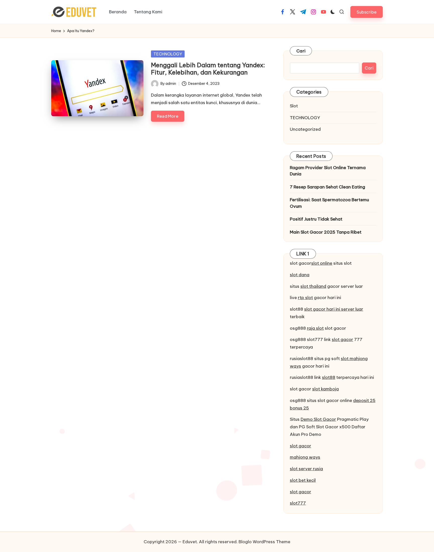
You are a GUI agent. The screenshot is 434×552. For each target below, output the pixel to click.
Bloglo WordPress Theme (264, 541)
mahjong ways (305, 457)
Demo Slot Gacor (318, 419)
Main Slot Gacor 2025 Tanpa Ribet (325, 232)
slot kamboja (325, 389)
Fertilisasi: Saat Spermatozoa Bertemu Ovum (329, 203)
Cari (300, 51)
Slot (294, 106)
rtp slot (305, 298)
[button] (366, 12)
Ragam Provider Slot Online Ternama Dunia (328, 171)
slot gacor (342, 339)
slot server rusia (306, 469)
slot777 (298, 503)
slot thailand (313, 286)
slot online (321, 263)
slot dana (299, 275)
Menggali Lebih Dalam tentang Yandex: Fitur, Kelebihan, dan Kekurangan (208, 68)
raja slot (315, 328)
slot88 (328, 377)
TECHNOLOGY (167, 53)
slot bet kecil (303, 480)
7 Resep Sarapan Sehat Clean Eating (327, 187)
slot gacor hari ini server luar (333, 309)
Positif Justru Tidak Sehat (316, 219)
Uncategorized (305, 129)
